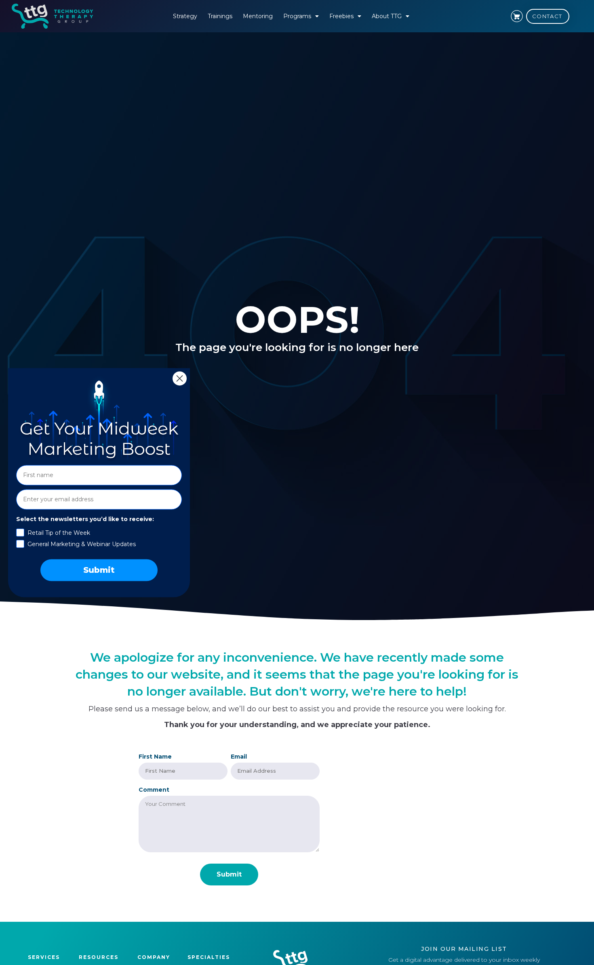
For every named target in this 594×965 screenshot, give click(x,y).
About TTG (387, 16)
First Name (155, 756)
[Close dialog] (180, 378)
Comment (154, 790)
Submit (99, 570)
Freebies (341, 16)
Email (239, 756)
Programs (297, 16)
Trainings (220, 16)
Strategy (185, 16)
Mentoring (258, 16)
